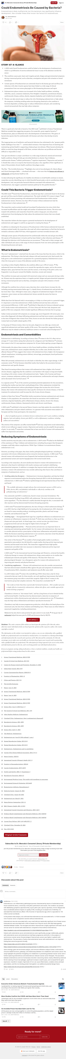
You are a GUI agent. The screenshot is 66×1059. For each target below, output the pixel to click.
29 (15, 429)
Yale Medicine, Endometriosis (12, 734)
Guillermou (7, 901)
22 (14, 351)
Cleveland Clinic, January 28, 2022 (14, 795)
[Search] (63, 979)
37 (36, 518)
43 (54, 580)
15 (41, 240)
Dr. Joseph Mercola (11, 16)
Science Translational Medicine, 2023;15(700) (17, 657)
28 (36, 424)
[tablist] (8, 885)
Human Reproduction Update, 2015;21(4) (16, 741)
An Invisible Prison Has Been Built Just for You (18, 1009)
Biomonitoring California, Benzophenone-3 (16, 787)
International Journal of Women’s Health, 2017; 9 (18, 760)
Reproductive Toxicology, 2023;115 (14, 776)
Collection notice (46, 1047)
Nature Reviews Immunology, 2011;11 (15, 802)
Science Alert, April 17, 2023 (12, 730)
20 (39, 338)
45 (51, 600)
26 (21, 396)
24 (28, 378)
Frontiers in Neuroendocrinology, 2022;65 (16, 764)
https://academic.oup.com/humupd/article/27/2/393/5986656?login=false (26, 930)
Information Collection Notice (32, 860)
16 (54, 264)
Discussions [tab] (14, 979)
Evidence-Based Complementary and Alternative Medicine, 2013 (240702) (25, 814)
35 (63, 506)
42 (20, 573)
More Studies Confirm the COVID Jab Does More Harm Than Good (25, 996)
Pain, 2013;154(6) (9, 829)
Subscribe (54, 3)
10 (12, 193)
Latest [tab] (8, 979)
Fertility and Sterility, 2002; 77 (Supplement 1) (17, 772)
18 (28, 305)
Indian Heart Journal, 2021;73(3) (13, 669)
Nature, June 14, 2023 (10, 688)
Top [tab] (3, 979)
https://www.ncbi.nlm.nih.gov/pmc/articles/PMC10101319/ (21, 967)
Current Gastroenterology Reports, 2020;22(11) (17, 673)
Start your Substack (28, 1051)
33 (17, 500)
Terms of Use (41, 859)
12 (26, 203)
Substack (24, 1055)
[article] (33, 988)
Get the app (41, 1051)
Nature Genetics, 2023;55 (11, 757)
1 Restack (21, 867)
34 (13, 506)
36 (27, 513)
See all (5, 1021)
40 (23, 539)
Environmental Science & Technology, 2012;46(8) (18, 783)
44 (54, 598)
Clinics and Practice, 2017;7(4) (12, 680)
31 (59, 453)
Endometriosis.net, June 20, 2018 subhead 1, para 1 (19, 737)
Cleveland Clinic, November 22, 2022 (14, 825)
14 (61, 237)
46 (50, 612)
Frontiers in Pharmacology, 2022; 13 (14, 676)
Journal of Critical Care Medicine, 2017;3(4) (16, 661)
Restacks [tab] (12, 885)
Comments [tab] (5, 885)
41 (13, 552)
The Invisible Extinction (11, 684)
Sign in (61, 3)
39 (35, 535)
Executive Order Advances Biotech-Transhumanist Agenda (22, 984)
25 (15, 382)
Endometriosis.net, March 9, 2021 (14, 799)
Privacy (34, 1047)
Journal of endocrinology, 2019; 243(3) (15, 768)
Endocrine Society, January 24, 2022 (14, 791)
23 (13, 362)
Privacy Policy (46, 860)
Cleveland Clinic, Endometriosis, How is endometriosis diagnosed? (23, 718)
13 (49, 222)
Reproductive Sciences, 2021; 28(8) (14, 722)
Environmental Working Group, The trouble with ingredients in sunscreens (26, 779)
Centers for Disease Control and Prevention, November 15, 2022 (22, 665)
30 (47, 440)
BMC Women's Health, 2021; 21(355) (14, 806)
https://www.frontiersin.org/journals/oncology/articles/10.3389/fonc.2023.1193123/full (30, 947)
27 (10, 407)
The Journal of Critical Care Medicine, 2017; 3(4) (18, 711)
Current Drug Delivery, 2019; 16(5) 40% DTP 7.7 (18, 821)
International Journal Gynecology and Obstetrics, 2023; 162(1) (22, 810)
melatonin (7, 615)
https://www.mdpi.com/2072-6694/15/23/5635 (18, 944)
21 (55, 340)
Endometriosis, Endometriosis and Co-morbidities (18, 749)
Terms (38, 1047)
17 (9, 296)
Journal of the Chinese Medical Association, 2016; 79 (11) (20, 753)
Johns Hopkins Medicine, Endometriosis (16, 714)
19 (61, 329)
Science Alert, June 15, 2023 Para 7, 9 (14, 707)
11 (60, 195)
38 (47, 523)
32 (23, 480)
